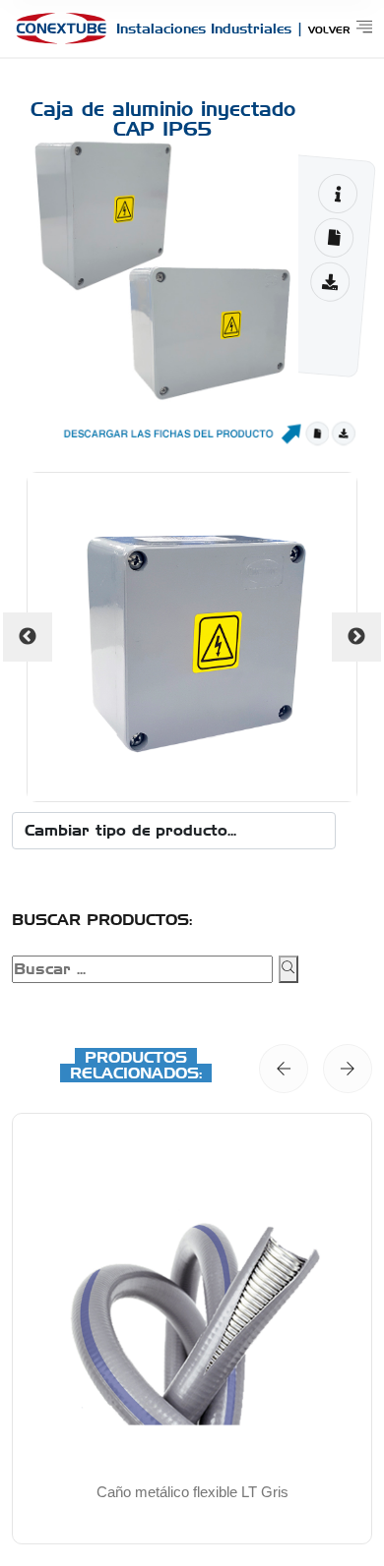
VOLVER (329, 29)
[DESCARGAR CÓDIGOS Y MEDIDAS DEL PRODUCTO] (333, 237)
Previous (27, 637)
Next (356, 637)
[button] (283, 1068)
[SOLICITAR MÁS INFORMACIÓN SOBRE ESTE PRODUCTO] (337, 193)
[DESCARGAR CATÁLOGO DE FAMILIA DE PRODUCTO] (330, 282)
